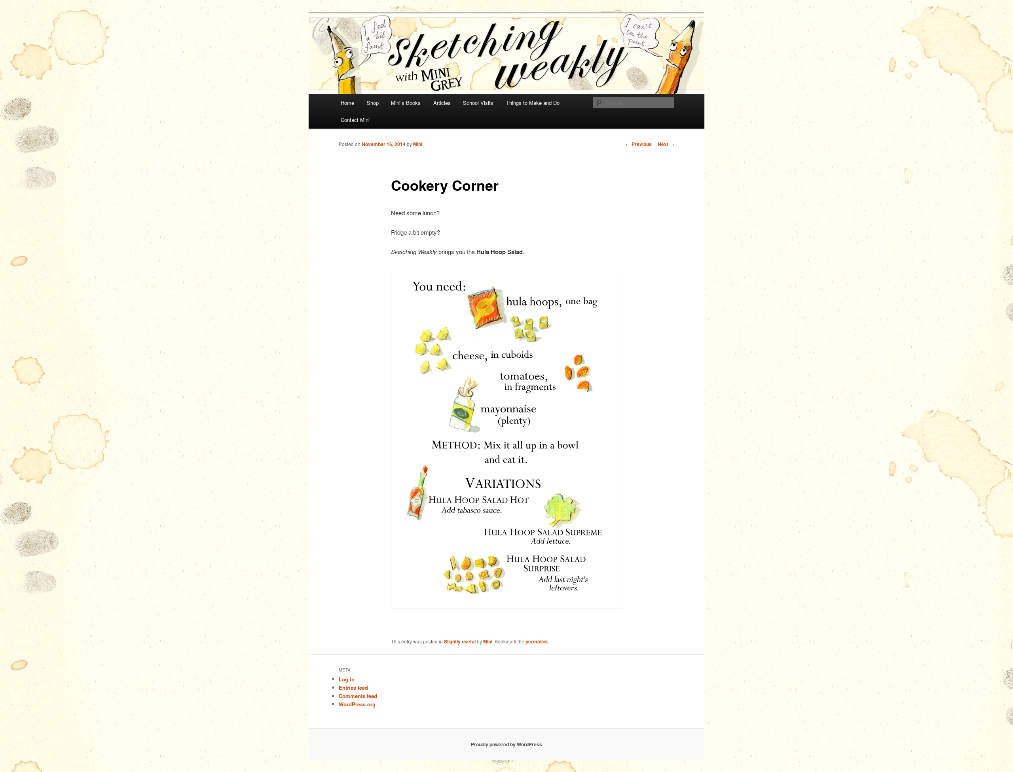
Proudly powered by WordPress (506, 744)
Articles (442, 102)
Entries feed (353, 687)
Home (347, 102)
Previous (639, 144)
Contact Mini (355, 119)
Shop (373, 102)
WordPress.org (357, 704)
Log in (347, 679)
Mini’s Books (406, 102)
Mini (417, 144)
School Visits (478, 102)
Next (666, 144)
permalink (536, 641)
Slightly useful (460, 641)
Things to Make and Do (533, 102)
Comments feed (358, 696)
